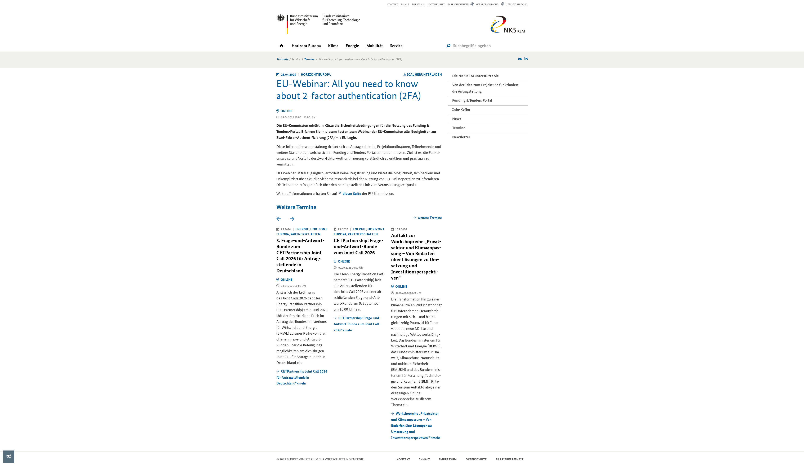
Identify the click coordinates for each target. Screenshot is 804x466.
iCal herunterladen (424, 74)
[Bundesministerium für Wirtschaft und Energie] (297, 24)
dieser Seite (352, 193)
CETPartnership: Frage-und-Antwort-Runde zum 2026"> (357, 323)
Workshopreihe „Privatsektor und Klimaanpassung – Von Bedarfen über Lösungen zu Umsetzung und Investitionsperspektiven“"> (415, 425)
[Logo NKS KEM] (507, 25)
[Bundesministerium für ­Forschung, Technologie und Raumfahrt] (339, 24)
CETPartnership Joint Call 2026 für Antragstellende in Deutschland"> (301, 377)
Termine (309, 59)
